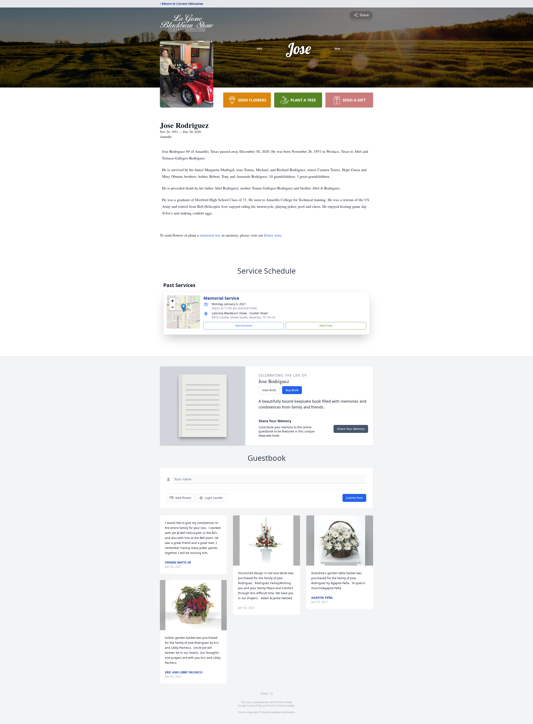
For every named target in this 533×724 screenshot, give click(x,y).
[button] (183, 307)
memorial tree (210, 235)
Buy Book (292, 390)
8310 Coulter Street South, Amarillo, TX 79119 (243, 317)
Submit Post (354, 498)
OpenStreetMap (271, 712)
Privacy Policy (255, 705)
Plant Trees (326, 325)
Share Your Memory (351, 429)
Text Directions (243, 325)
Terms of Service (278, 705)
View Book (269, 390)
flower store (272, 235)
